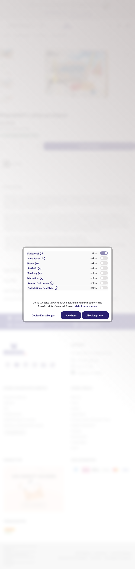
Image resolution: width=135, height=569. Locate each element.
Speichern (70, 315)
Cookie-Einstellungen (43, 315)
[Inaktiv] (104, 258)
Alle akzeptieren (95, 315)
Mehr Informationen (86, 306)
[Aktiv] (104, 253)
